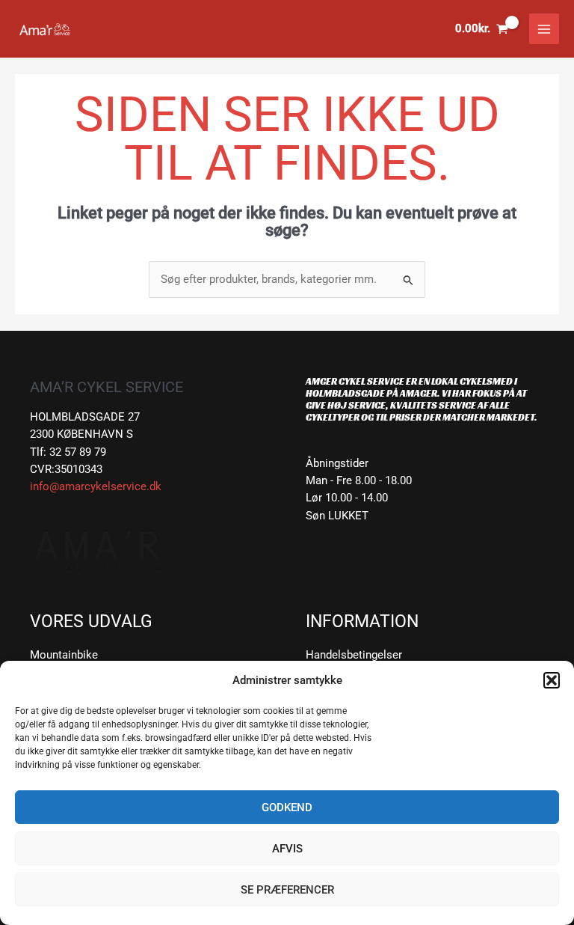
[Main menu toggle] (544, 28)
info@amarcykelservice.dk (95, 486)
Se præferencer (287, 890)
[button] (551, 680)
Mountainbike (64, 655)
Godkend (287, 807)
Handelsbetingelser (354, 655)
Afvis (287, 848)
